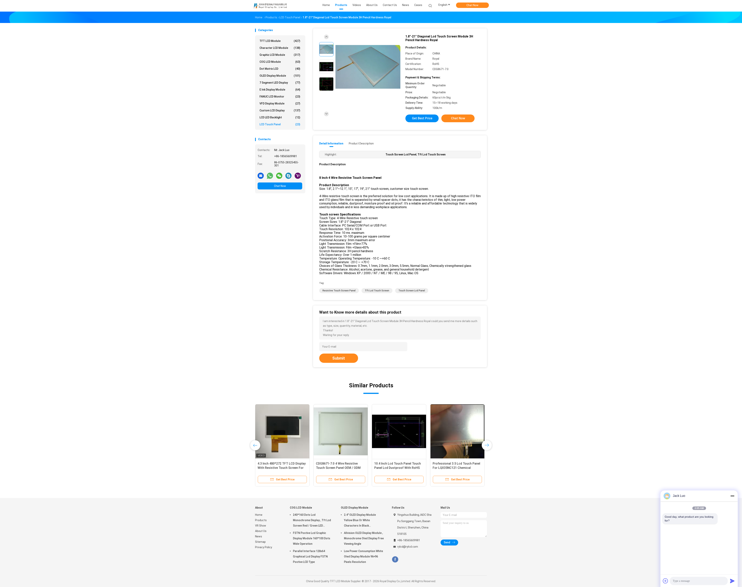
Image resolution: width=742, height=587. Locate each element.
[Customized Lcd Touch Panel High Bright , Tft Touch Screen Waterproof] (341, 431)
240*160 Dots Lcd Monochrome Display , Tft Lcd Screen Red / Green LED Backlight (312, 520)
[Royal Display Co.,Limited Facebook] (395, 559)
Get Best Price (422, 118)
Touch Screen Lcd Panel (411, 290)
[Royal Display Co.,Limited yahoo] (298, 175)
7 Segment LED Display (280, 82)
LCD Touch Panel (280, 124)
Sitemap (260, 541)
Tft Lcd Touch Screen (377, 290)
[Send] (732, 581)
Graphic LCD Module (280, 54)
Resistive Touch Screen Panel (339, 290)
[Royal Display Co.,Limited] (270, 5)
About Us (260, 531)
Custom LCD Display (280, 110)
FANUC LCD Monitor (280, 96)
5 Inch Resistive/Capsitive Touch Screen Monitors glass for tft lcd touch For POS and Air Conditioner (457, 468)
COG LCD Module (280, 61)
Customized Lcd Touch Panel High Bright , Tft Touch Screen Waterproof (340, 468)
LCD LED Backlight (280, 117)
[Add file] (665, 581)
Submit (338, 358)
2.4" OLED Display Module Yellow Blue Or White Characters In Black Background (360, 520)
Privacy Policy (263, 547)
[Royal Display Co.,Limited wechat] (279, 175)
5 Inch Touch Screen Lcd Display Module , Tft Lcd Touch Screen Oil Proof (282, 468)
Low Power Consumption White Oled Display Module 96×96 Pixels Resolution (363, 556)
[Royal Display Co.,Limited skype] (288, 175)
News (258, 536)
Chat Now (472, 5)
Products (261, 520)
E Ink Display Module (280, 89)
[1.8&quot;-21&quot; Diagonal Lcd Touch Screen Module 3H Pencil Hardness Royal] (367, 67)
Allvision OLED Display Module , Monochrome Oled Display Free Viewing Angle (364, 538)
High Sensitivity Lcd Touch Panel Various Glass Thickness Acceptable (397, 468)
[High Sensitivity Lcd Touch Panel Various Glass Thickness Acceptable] (399, 431)
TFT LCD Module (280, 40)
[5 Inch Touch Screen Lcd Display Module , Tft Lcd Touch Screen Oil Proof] (282, 431)
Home (258, 514)
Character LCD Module (280, 47)
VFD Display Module (280, 103)
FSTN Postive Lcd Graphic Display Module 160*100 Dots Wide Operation (311, 538)
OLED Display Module (280, 75)
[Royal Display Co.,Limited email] (261, 175)
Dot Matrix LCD (280, 68)
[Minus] (732, 496)
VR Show (260, 525)
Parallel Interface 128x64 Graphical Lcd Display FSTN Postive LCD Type (310, 556)
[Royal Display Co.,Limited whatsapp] (270, 175)
